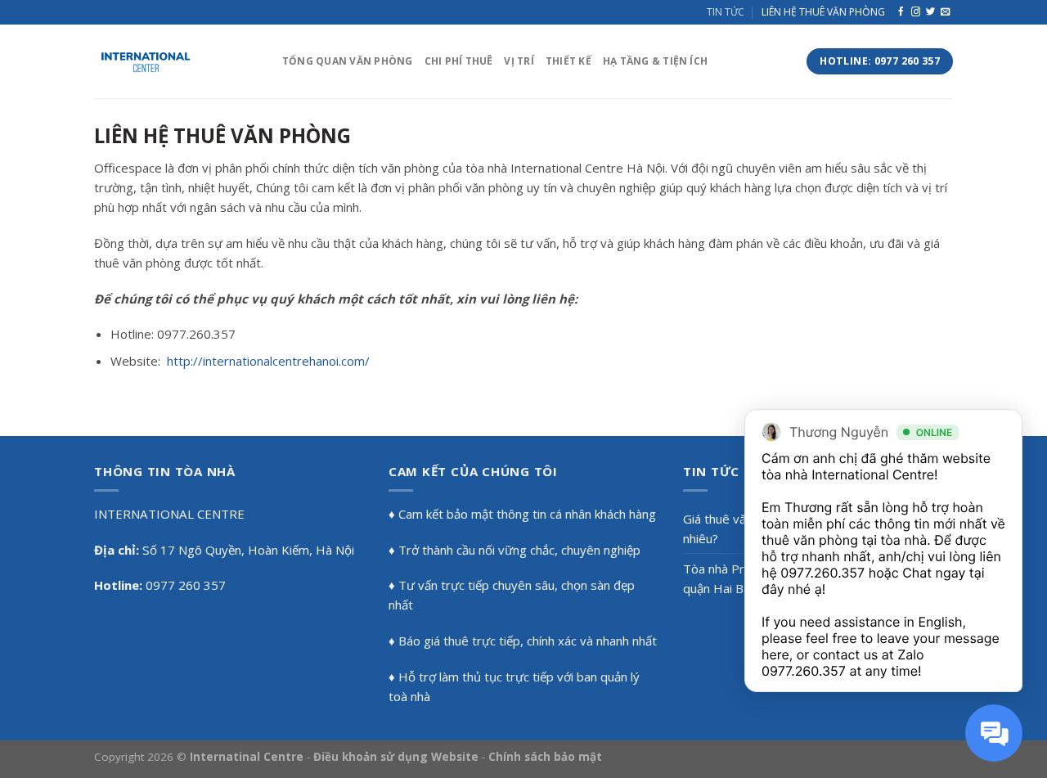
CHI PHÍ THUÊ (459, 61)
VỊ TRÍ (518, 61)
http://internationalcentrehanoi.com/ (268, 361)
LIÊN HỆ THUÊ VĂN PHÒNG (823, 12)
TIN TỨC (725, 12)
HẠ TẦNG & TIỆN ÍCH (655, 61)
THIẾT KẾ (568, 61)
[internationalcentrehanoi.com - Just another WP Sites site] (176, 61)
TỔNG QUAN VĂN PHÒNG (347, 61)
